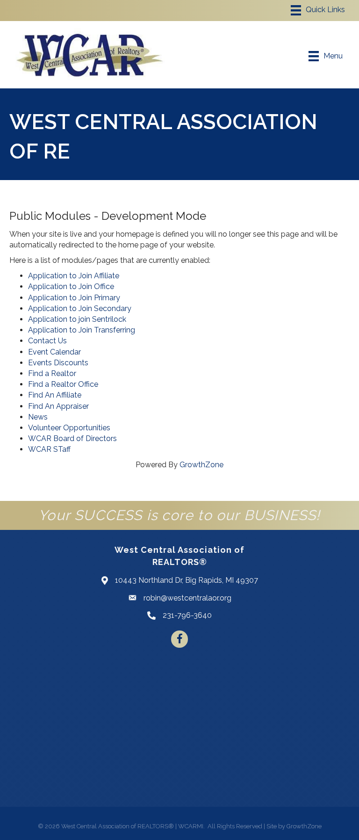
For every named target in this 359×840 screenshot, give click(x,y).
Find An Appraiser (58, 406)
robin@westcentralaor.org (187, 598)
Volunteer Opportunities (69, 427)
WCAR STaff (49, 449)
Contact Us (47, 340)
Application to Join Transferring (81, 330)
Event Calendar (54, 352)
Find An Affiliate (54, 395)
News (38, 417)
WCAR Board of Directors (72, 438)
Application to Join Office (71, 286)
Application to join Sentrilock (77, 319)
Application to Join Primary (74, 297)
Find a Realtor (52, 373)
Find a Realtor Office (63, 384)
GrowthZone (201, 464)
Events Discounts (58, 362)
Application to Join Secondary (79, 308)
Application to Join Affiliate (73, 275)
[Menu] (318, 10)
